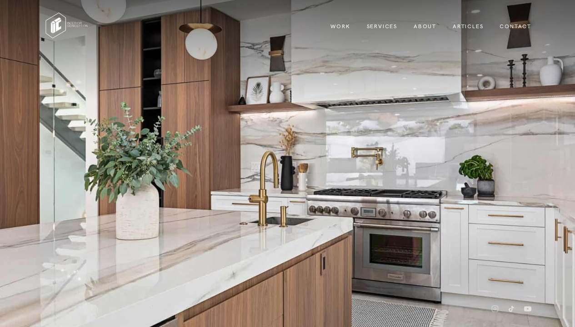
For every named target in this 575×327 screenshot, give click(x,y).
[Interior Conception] (67, 25)
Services (382, 26)
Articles (468, 26)
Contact (515, 26)
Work (340, 26)
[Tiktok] (511, 308)
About (425, 26)
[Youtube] (527, 308)
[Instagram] (495, 308)
